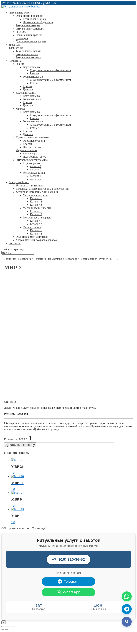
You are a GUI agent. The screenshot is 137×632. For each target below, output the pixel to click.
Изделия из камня (26, 150)
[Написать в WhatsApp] (127, 596)
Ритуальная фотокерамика (32, 159)
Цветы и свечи (32, 147)
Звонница (10, 258)
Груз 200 (21, 31)
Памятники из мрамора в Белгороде (55, 258)
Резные (34, 73)
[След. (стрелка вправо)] (6, 629)
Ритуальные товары (28, 25)
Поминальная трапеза (29, 34)
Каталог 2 (36, 201)
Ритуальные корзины (28, 57)
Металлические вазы (35, 195)
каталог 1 (35, 166)
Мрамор (21, 108)
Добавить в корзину (20, 445)
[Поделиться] (6, 626)
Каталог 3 (36, 204)
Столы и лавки (32, 227)
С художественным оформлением (50, 70)
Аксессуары (30, 153)
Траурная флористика (16, 46)
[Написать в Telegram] (127, 609)
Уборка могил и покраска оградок (36, 239)
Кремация (22, 38)
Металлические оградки (37, 217)
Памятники (15, 60)
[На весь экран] (10, 626)
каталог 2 (35, 169)
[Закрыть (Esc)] (2, 626)
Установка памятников (29, 185)
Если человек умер (34, 18)
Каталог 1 (36, 198)
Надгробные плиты (35, 156)
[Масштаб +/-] (13, 626)
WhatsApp (71, 592)
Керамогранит (31, 163)
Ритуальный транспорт (30, 28)
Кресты (27, 86)
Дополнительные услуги (31, 41)
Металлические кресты (37, 207)
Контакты (15, 243)
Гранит (20, 63)
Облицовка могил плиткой (32, 236)
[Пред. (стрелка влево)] (2, 629)
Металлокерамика (34, 172)
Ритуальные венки (27, 54)
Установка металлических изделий (37, 191)
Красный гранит (26, 92)
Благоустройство (19, 182)
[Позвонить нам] (127, 622)
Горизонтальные (33, 76)
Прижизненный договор (38, 22)
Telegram (72, 581)
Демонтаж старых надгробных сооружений (42, 188)
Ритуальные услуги (20, 12)
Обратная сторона (34, 140)
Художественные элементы (32, 137)
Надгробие (24, 258)
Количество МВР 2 (15, 439)
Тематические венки (28, 50)
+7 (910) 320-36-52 (14, 3)
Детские (28, 89)
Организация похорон (29, 15)
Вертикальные (31, 67)
